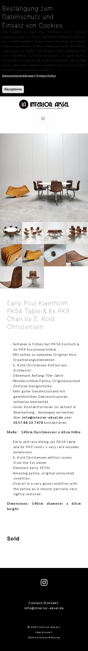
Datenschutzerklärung (44, 637)
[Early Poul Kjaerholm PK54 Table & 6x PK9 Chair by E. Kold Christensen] (11, 233)
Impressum (43, 632)
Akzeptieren (13, 89)
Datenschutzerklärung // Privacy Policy (29, 75)
